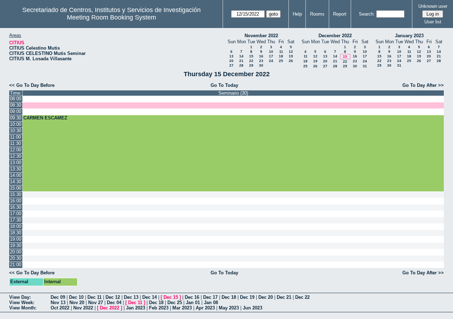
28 (241, 65)
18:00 (15, 226)
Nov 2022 (83, 307)
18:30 (15, 232)
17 (271, 56)
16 (261, 56)
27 (231, 65)
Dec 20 (265, 297)
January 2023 (409, 35)
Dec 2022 (109, 307)
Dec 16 (192, 297)
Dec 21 (284, 297)
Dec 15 (171, 297)
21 (241, 61)
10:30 (15, 130)
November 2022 (261, 35)
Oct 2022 (60, 307)
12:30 (15, 156)
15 (251, 56)
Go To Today (224, 85)
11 (281, 52)
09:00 (15, 111)
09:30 (15, 118)
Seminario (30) (233, 93)
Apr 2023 (205, 307)
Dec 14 (149, 297)
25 (281, 61)
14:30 (15, 181)
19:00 (15, 239)
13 (231, 56)
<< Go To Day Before (32, 85)
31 (365, 66)
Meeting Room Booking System (111, 17)
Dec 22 (302, 297)
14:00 (15, 175)
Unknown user (432, 6)
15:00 (15, 188)
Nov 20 (76, 302)
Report (339, 14)
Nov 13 (58, 302)
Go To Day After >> (423, 85)
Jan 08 (211, 302)
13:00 (15, 162)
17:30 (15, 220)
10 (271, 52)
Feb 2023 (158, 307)
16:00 (15, 200)
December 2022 (335, 35)
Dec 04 (114, 302)
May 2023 (229, 307)
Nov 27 (95, 302)
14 (241, 56)
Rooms (317, 14)
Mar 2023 (182, 307)
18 (281, 56)
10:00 (15, 124)
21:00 (15, 264)
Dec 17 (210, 297)
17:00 (15, 213)
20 (231, 61)
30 (261, 65)
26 (291, 61)
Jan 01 (193, 302)
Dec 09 (58, 297)
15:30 (15, 194)
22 (251, 61)
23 (261, 61)
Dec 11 (94, 297)
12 (291, 52)
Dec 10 (76, 297)
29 (251, 65)
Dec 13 (131, 297)
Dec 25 (174, 302)
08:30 (15, 105)
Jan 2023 (135, 307)
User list (432, 21)
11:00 (15, 137)
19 (291, 56)
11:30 (15, 143)
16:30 (15, 207)
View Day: (20, 297)
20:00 (15, 251)
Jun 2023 (252, 307)
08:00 (15, 98)
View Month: (22, 307)
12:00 (15, 149)
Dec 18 (229, 297)
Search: (367, 14)
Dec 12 (112, 297)
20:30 (15, 258)
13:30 (15, 169)
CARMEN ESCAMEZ (45, 118)
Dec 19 (247, 297)
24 (271, 61)
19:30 (15, 245)
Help (297, 14)
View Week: (21, 302)
